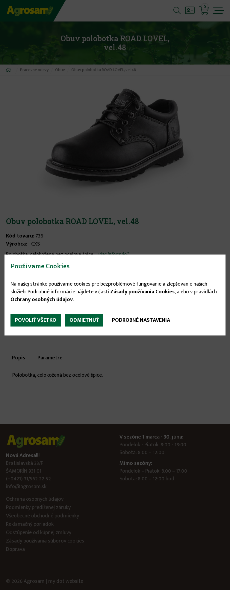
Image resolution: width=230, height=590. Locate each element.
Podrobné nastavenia (141, 320)
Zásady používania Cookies (142, 291)
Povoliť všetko (35, 320)
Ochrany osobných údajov (41, 299)
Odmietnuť (84, 320)
